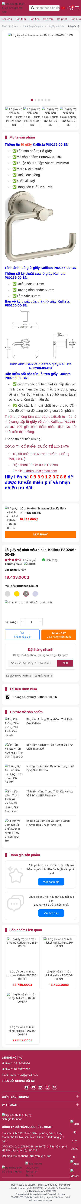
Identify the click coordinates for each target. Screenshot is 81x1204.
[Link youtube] (33, 1087)
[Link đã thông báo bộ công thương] (13, 1169)
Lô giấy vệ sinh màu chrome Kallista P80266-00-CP (22, 975)
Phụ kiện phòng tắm (32, 26)
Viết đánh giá (51, 881)
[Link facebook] (26, 1087)
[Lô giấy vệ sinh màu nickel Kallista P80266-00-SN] (59, 952)
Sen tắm (48, 18)
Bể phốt (62, 18)
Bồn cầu (7, 18)
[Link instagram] (47, 1087)
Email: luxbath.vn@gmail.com (20, 1075)
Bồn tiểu (35, 18)
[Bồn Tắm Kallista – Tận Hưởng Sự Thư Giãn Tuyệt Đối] (14, 750)
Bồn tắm (21, 18)
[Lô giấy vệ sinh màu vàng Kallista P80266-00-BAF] (22, 1008)
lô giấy (26, 144)
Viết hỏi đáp (51, 913)
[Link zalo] (40, 1087)
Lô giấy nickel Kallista (18, 675)
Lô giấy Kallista (43, 675)
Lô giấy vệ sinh (56, 26)
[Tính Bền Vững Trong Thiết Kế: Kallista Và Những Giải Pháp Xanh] (14, 801)
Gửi (65, 663)
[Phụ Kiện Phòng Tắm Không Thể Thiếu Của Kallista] (14, 727)
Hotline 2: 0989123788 (16, 1069)
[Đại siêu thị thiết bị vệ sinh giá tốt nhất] (14, 8)
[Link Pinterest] (54, 1087)
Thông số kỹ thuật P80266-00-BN (35, 696)
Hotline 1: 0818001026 (16, 1063)
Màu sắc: (21, 586)
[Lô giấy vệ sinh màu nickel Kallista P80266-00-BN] (40, 35)
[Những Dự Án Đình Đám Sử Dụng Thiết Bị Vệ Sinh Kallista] (14, 774)
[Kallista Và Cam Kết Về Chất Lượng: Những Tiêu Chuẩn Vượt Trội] (14, 830)
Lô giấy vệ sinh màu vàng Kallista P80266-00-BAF (22, 1030)
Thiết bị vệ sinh (10, 26)
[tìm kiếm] (32, 8)
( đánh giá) (29, 560)
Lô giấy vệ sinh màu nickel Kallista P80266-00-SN (59, 975)
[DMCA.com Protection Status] (34, 1169)
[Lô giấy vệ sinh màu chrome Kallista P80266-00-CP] (22, 952)
